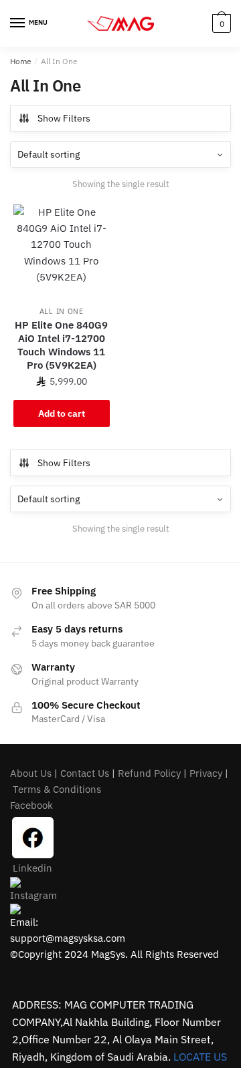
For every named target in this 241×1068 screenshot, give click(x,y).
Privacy (205, 773)
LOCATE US (200, 1056)
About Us (31, 773)
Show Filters (63, 118)
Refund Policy (149, 773)
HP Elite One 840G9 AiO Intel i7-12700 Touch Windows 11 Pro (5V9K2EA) (61, 345)
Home (20, 61)
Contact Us (84, 773)
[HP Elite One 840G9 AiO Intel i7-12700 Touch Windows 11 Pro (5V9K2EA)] (61, 252)
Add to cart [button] (61, 413)
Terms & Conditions (57, 789)
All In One (61, 311)
